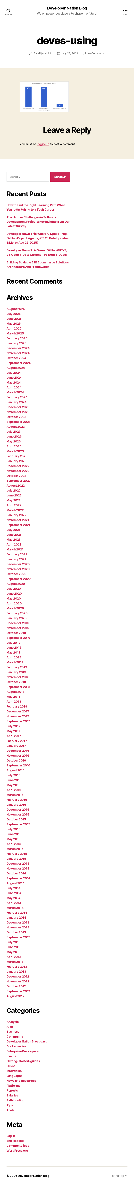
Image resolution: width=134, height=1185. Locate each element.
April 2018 (14, 701)
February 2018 (17, 706)
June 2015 (14, 834)
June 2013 (14, 947)
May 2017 (13, 731)
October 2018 (16, 682)
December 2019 (18, 623)
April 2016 (14, 790)
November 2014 (18, 868)
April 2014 (14, 903)
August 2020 (16, 583)
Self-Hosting (15, 1100)
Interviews (14, 1071)
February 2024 (17, 397)
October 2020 (16, 574)
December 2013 (18, 922)
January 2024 (16, 402)
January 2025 (16, 343)
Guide (11, 1066)
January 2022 (16, 515)
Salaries (12, 1095)
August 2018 (16, 691)
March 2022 (15, 510)
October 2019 (16, 633)
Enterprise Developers (22, 1051)
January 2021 (16, 559)
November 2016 (18, 755)
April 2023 (14, 446)
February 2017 (17, 741)
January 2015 (16, 858)
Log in (11, 1136)
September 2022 (18, 480)
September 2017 (18, 721)
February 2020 (17, 613)
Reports (12, 1090)
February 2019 (17, 667)
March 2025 (15, 333)
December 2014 (18, 863)
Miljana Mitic (45, 53)
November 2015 (18, 814)
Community (15, 1036)
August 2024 (16, 367)
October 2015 (16, 819)
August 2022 (16, 485)
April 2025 (14, 328)
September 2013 (18, 937)
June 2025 (14, 318)
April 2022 (14, 505)
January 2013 (16, 971)
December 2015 (18, 809)
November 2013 (18, 927)
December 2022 (18, 466)
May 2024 (14, 382)
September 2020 (19, 579)
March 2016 (15, 795)
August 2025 (16, 309)
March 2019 (15, 662)
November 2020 (18, 569)
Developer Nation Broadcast (27, 1041)
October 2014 (16, 873)
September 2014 (18, 878)
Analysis (13, 1021)
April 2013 (14, 957)
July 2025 (14, 313)
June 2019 (14, 647)
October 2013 (16, 932)
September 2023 (19, 421)
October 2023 (16, 417)
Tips (10, 1105)
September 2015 (18, 824)
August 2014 (16, 883)
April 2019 (14, 657)
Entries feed (15, 1140)
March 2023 (15, 451)
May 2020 (14, 598)
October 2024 (16, 358)
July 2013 (13, 942)
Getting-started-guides (23, 1061)
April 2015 (14, 844)
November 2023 (18, 412)
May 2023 (14, 441)
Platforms (13, 1085)
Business (13, 1031)
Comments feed (18, 1145)
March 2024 (15, 392)
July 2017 (13, 726)
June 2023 (14, 436)
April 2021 (14, 544)
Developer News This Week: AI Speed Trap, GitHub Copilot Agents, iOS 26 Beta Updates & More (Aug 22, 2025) (37, 238)
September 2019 (18, 637)
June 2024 (14, 377)
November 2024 (18, 353)
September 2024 (19, 363)
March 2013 (15, 961)
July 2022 (14, 490)
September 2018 (18, 687)
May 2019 (13, 652)
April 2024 (14, 387)
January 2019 (16, 672)
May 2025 (14, 323)
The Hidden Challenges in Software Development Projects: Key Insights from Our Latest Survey (38, 221)
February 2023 (17, 456)
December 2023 (18, 407)
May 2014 (13, 898)
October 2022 (16, 475)
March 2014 (15, 907)
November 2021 (18, 520)
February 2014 (17, 912)
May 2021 (13, 539)
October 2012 (16, 986)
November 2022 (18, 471)
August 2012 (15, 996)
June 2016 (14, 780)
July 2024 (14, 372)
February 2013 (17, 966)
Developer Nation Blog (67, 8)
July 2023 (14, 431)
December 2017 (18, 711)
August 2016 (16, 770)
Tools (10, 1110)
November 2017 (18, 716)
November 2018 (18, 677)
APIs (10, 1026)
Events (11, 1056)
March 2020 (15, 608)
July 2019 (13, 642)
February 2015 (17, 853)
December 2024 (18, 348)
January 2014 (16, 917)
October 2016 (16, 760)
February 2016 (17, 799)
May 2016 (13, 785)
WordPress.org (17, 1150)
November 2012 (18, 981)
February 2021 (17, 554)
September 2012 (18, 991)
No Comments (96, 53)
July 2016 (13, 775)
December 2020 (18, 564)
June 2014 (14, 893)
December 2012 (18, 976)
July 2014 (13, 888)
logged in (43, 144)
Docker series (16, 1046)
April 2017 (14, 736)
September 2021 (18, 525)
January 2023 (16, 461)
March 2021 (15, 549)
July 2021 (13, 529)
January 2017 (16, 745)
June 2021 (14, 534)
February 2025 (17, 338)
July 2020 (14, 588)
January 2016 (16, 804)
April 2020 (14, 603)
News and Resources (21, 1080)
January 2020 (17, 618)
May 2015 (13, 839)
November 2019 (18, 628)
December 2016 (18, 750)
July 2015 (13, 829)
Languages (14, 1075)
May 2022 (14, 500)
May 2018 (13, 696)
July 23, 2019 (70, 53)
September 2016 (18, 765)
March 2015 (15, 849)
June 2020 (14, 593)
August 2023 (16, 426)
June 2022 (14, 495)
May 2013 (13, 952)
